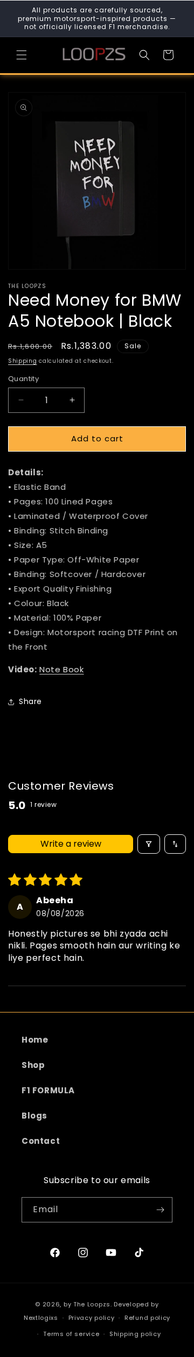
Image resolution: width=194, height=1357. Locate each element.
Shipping (22, 361)
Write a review (70, 844)
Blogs (34, 1115)
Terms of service (71, 1334)
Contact (41, 1141)
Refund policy (147, 1317)
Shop (33, 1065)
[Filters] (148, 844)
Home (35, 1039)
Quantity (23, 379)
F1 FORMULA (48, 1090)
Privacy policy (91, 1317)
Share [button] (30, 701)
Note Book (61, 669)
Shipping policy (135, 1334)
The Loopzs (91, 1304)
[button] (21, 55)
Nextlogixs (41, 1317)
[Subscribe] (160, 1209)
